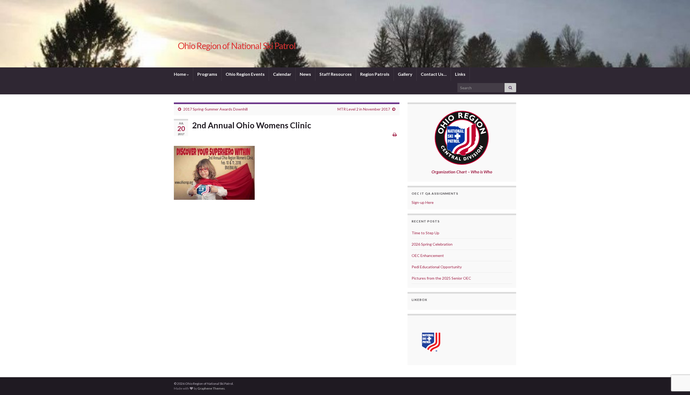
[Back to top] (678, 363)
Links (460, 74)
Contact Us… (434, 74)
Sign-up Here (423, 202)
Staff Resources (335, 74)
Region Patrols (374, 74)
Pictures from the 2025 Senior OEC (441, 278)
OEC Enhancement (428, 255)
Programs (207, 74)
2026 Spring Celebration (432, 244)
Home (180, 74)
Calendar (282, 74)
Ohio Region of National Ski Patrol (237, 45)
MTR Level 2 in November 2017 (363, 109)
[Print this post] (395, 134)
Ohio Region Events (245, 74)
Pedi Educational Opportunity (437, 267)
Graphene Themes (211, 388)
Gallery (405, 74)
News (305, 74)
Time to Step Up (425, 233)
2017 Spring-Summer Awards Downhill (215, 109)
